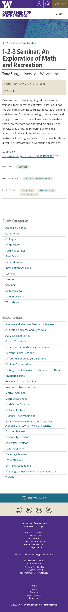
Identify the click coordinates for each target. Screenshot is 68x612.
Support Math (36, 497)
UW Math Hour (14, 460)
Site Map (34, 592)
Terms (34, 589)
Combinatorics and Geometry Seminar (27, 347)
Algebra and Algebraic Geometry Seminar (29, 324)
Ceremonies (12, 233)
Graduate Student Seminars (38, 178)
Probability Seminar (17, 437)
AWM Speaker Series (17, 335)
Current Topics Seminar (19, 353)
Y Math (9, 477)
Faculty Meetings (15, 250)
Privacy (34, 585)
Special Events (13, 290)
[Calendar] (19, 510)
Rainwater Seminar (16, 443)
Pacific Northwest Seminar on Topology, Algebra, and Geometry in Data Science (29, 423)
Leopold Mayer (29, 194)
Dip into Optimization (18, 364)
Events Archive (29, 43)
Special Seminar (14, 448)
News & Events (13, 43)
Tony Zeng (27, 190)
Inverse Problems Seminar (21, 387)
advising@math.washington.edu (34, 572)
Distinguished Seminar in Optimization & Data (32, 370)
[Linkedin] (29, 510)
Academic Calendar (16, 227)
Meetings (11, 279)
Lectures (10, 273)
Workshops (12, 302)
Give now (61, 4)
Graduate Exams (15, 376)
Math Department (16, 398)
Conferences (12, 245)
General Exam (13, 262)
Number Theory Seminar (20, 416)
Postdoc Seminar (15, 431)
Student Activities (15, 296)
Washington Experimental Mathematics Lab (31, 471)
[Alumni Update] (49, 510)
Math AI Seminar (15, 393)
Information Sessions (18, 268)
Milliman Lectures (15, 410)
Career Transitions (16, 341)
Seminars (23, 166)
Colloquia (10, 239)
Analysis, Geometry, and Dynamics (25, 330)
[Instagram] (39, 510)
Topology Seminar (16, 454)
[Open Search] (47, 4)
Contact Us (34, 598)
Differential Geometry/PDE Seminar (26, 358)
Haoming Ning (46, 190)
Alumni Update (34, 595)
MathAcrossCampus (17, 404)
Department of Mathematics (16, 13)
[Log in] (39, 4)
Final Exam (11, 256)
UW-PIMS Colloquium (18, 465)
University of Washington (29, 604)
